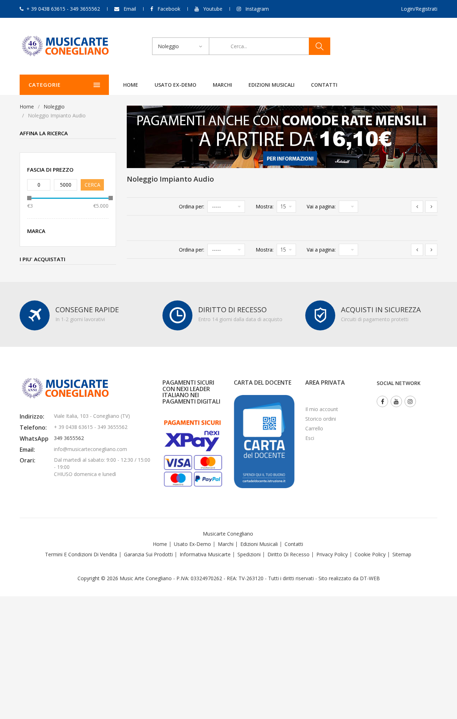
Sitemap (401, 554)
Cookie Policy (370, 554)
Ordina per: (191, 206)
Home (130, 84)
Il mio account (321, 409)
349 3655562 (69, 438)
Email (130, 8)
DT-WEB (370, 578)
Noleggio (54, 106)
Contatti (324, 84)
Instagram (257, 8)
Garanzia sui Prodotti (148, 554)
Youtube (212, 8)
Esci (309, 438)
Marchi (222, 84)
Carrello (314, 428)
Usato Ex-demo (192, 544)
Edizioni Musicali (271, 84)
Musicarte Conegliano (228, 533)
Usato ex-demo (175, 84)
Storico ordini (320, 418)
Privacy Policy (332, 554)
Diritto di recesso (288, 554)
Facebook (168, 8)
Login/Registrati (419, 8)
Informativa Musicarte (205, 554)
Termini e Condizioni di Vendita (81, 554)
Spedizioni (249, 554)
